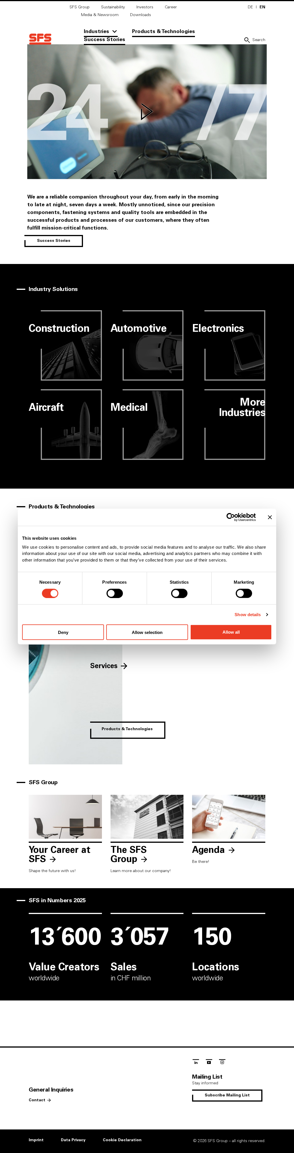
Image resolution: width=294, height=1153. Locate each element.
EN (262, 7)
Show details (248, 614)
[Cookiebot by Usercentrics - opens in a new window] (231, 517)
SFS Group (79, 7)
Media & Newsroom (100, 15)
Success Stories (104, 39)
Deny (63, 632)
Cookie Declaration (122, 1140)
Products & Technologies (163, 31)
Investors (144, 7)
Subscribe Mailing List (227, 1095)
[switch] (115, 593)
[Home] (40, 39)
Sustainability (113, 7)
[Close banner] (270, 517)
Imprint (36, 1140)
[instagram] (222, 1063)
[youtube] (209, 1063)
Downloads (140, 15)
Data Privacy (73, 1140)
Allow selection (147, 632)
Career (171, 7)
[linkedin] (196, 1063)
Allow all (231, 632)
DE (250, 7)
